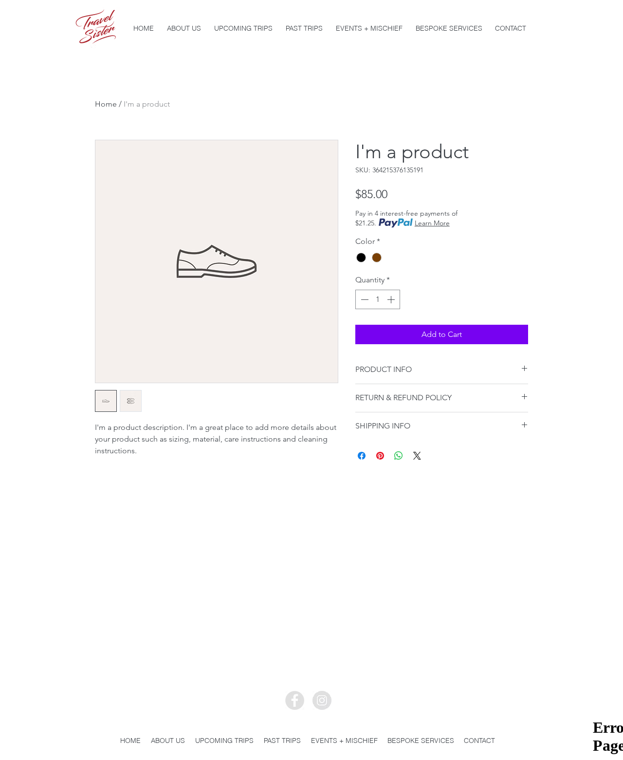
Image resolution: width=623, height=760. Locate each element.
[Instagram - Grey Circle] (321, 700)
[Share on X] (417, 456)
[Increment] (392, 299)
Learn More (432, 223)
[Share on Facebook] (361, 456)
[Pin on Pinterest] (380, 456)
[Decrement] (363, 299)
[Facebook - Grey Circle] (294, 700)
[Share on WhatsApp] (398, 456)
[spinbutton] (377, 299)
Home (106, 104)
